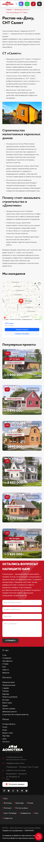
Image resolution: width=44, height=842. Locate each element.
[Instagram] (4, 791)
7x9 (13, 461)
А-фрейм (5, 688)
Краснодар (20, 803)
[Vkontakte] (22, 791)
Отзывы (5, 664)
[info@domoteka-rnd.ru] (4, 763)
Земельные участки (21, 9)
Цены (4, 739)
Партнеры (6, 736)
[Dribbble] (26, 791)
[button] (16, 4)
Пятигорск (8, 808)
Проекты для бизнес (9, 697)
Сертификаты (7, 661)
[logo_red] (8, 3)
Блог (4, 667)
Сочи (36, 813)
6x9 (13, 425)
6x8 (13, 389)
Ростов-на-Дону (21, 808)
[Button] (21, 4)
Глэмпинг (5, 691)
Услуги (4, 727)
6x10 (19, 389)
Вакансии (5, 673)
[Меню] (39, 4)
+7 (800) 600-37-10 (14, 757)
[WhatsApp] (13, 791)
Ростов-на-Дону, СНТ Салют (17, 12)
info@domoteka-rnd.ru (15, 763)
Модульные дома (8, 685)
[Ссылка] (22, 364)
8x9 (13, 497)
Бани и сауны (7, 703)
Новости (5, 670)
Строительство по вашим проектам (15, 714)
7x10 (19, 461)
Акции (4, 730)
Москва (30, 803)
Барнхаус (5, 694)
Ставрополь (8, 818)
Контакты (6, 741)
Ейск (6, 799)
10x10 (15, 353)
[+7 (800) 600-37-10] (4, 758)
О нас (4, 655)
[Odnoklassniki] (18, 791)
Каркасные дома (8, 682)
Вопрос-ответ (7, 733)
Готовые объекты (8, 724)
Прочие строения (8, 708)
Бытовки (5, 700)
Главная (9, 9)
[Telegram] (9, 791)
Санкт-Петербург (10, 813)
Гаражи (5, 706)
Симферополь (26, 813)
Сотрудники (6, 658)
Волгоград (8, 803)
